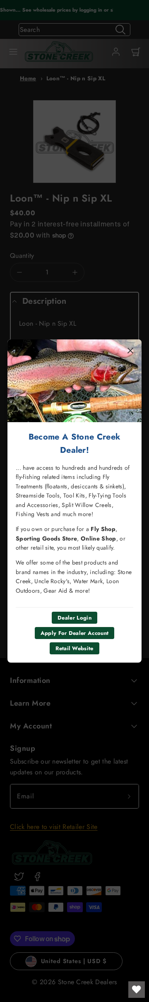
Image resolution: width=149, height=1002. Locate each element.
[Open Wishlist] (136, 989)
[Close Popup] (130, 351)
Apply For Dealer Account (75, 633)
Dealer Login (74, 618)
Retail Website (74, 648)
